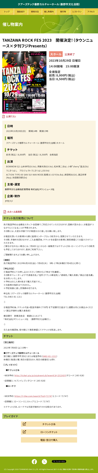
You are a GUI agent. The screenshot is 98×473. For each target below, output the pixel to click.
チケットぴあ (49, 424)
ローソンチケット (49, 432)
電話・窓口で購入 (49, 440)
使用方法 (35, 11)
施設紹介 (21, 11)
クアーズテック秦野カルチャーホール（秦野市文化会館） (49, 4)
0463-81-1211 (50, 356)
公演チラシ (11, 116)
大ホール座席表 (14, 211)
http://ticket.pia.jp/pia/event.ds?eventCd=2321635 (40, 375)
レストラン (77, 11)
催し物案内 (49, 11)
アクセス (91, 11)
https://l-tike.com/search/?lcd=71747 (33, 396)
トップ (7, 11)
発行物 (63, 11)
